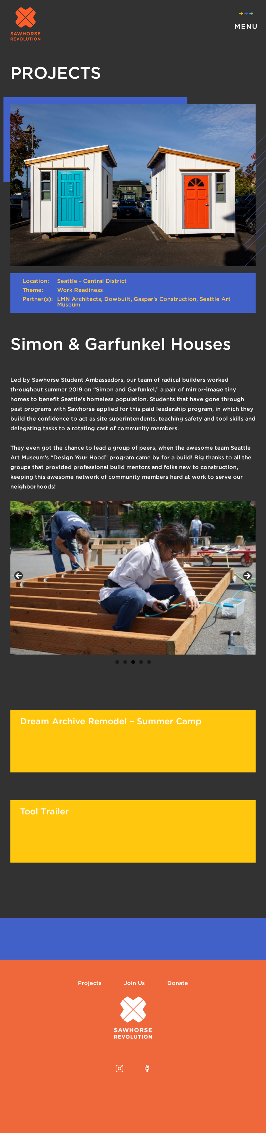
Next (247, 576)
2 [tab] (125, 662)
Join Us (134, 983)
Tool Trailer (44, 811)
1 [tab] (117, 662)
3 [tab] (133, 662)
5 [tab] (149, 662)
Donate (177, 983)
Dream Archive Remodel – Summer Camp (111, 721)
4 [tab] (141, 662)
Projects (89, 983)
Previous (19, 576)
